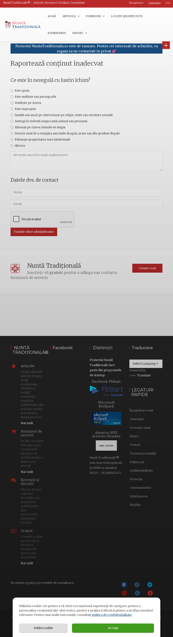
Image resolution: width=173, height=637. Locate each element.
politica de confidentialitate (112, 615)
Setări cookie (43, 628)
